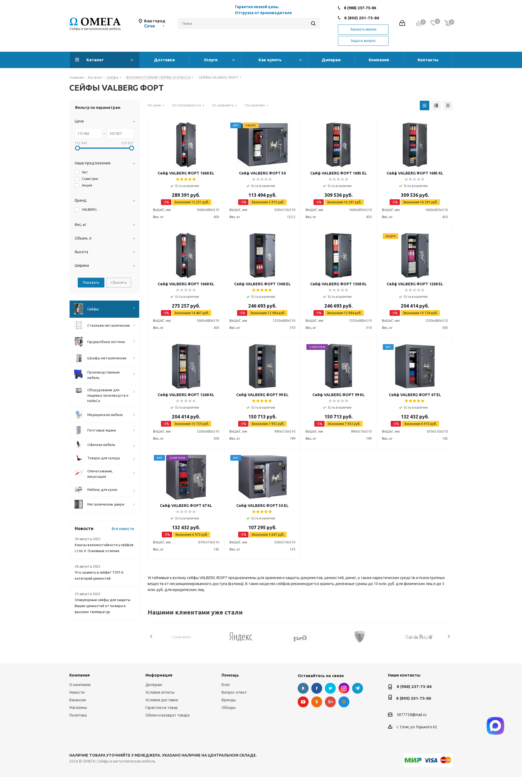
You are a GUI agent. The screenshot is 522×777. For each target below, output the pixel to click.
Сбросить (119, 282)
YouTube (303, 701)
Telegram (357, 688)
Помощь (230, 675)
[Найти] (313, 23)
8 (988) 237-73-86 (360, 7)
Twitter (330, 688)
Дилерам (153, 685)
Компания (79, 675)
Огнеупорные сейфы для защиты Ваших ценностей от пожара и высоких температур (102, 606)
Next (449, 636)
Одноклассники (316, 701)
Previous (152, 636)
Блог (226, 685)
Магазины (78, 707)
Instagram (343, 688)
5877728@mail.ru (412, 715)
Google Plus (330, 701)
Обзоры (229, 707)
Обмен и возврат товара (167, 715)
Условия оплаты (160, 692)
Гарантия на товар (161, 707)
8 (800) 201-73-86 (361, 18)
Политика (78, 715)
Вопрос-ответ (234, 692)
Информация (158, 675)
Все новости (123, 529)
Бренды (229, 700)
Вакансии (77, 700)
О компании (80, 685)
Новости (77, 692)
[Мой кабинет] (402, 23)
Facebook (316, 688)
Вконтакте (303, 688)
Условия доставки (161, 700)
